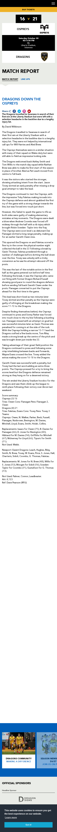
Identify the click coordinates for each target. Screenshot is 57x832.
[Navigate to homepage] (5, 6)
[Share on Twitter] (19, 111)
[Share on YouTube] (29, 111)
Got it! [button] (29, 825)
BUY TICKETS (28, 9)
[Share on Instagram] (24, 111)
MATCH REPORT (10, 79)
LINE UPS (25, 79)
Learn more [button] (11, 817)
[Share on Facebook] (14, 111)
